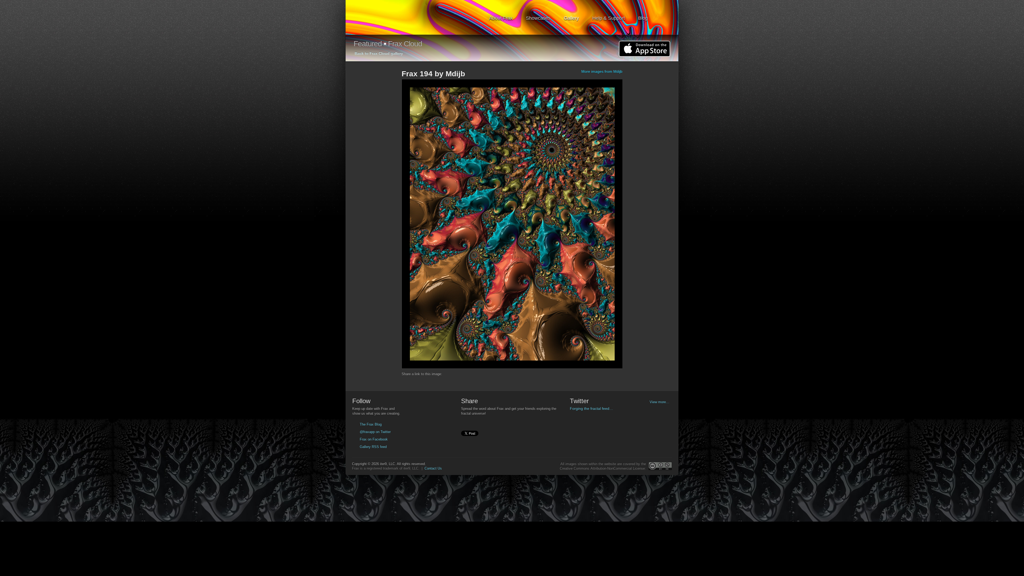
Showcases (538, 18)
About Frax (501, 18)
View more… (659, 402)
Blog (643, 18)
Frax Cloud (405, 43)
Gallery (571, 18)
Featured (368, 43)
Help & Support (608, 18)
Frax (382, 17)
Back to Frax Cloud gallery (379, 53)
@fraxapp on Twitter (375, 432)
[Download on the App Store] (644, 49)
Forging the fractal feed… (591, 408)
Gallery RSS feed (373, 447)
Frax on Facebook (374, 439)
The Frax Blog (371, 424)
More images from (601, 71)
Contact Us (433, 468)
